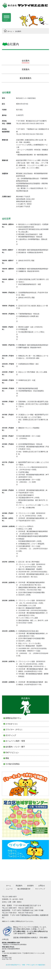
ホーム (8, 886)
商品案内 (19, 886)
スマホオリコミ (11, 724)
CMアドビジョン (12, 753)
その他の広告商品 (12, 764)
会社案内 (30, 886)
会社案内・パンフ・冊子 (15, 747)
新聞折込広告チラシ (13, 718)
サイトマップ (40, 889)
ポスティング (10, 735)
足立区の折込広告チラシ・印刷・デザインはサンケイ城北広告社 (25, 965)
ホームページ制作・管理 (15, 741)
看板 (7, 758)
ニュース (9, 889)
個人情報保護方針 (23, 889)
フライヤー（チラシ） (14, 730)
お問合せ (41, 886)
